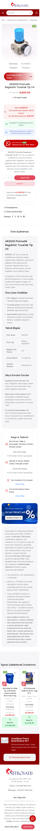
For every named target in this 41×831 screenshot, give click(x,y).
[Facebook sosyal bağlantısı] (12, 216)
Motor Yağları (27, 696)
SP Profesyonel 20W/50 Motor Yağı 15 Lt (29, 690)
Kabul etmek (27, 827)
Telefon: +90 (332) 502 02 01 (20, 786)
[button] (4, 684)
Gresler (7, 699)
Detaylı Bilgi (19, 484)
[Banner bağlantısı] (20, 513)
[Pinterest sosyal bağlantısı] (18, 216)
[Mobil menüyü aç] (3, 12)
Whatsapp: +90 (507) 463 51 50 (20, 790)
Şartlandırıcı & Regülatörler (17, 20)
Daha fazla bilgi (12, 827)
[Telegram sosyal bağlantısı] (23, 216)
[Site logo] (19, 4)
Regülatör (34, 20)
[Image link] (19, 772)
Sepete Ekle (24, 178)
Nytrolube (10, 704)
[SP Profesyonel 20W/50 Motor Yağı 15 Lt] (29, 678)
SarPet (29, 702)
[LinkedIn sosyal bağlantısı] (21, 216)
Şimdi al (20, 184)
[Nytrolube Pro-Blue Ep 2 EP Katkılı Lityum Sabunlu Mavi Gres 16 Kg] (10, 678)
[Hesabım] (36, 12)
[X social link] (15, 216)
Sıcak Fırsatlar (11, 700)
